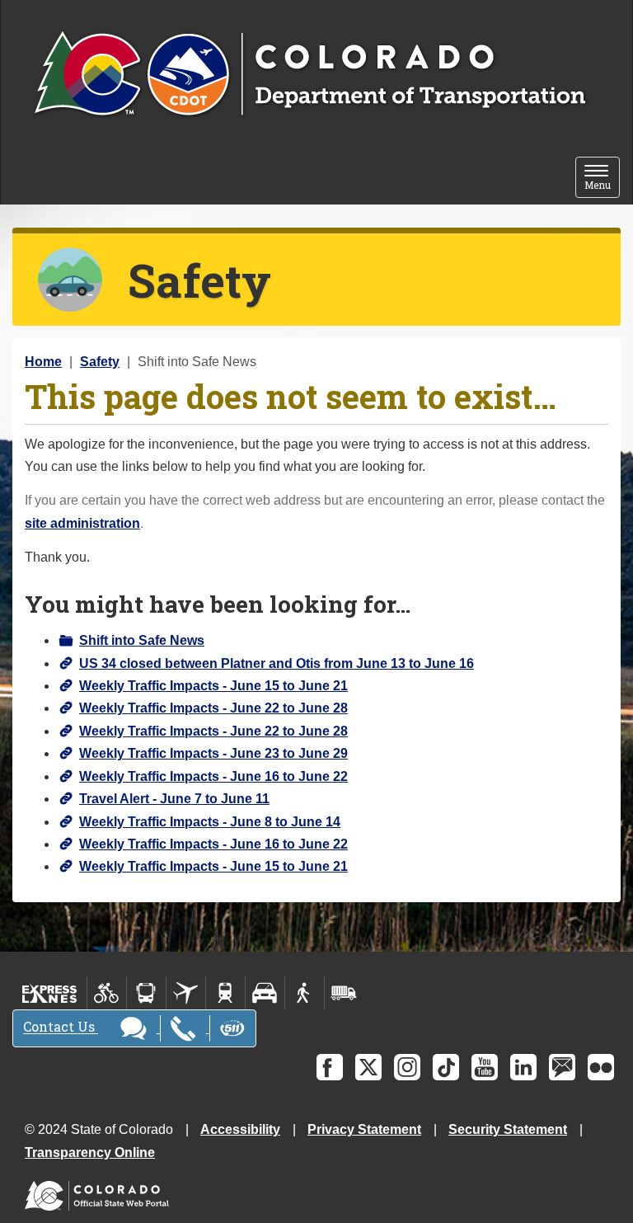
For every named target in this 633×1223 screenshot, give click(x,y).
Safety (100, 362)
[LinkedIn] (523, 1067)
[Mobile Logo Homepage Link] (309, 75)
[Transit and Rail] (146, 992)
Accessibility (240, 1129)
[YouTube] (484, 1067)
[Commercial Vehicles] (343, 992)
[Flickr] (601, 1067)
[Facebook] (329, 1067)
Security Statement (507, 1129)
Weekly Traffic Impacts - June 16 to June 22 (213, 776)
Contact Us (60, 1027)
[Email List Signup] (562, 1067)
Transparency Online (90, 1152)
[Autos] (265, 992)
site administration (82, 523)
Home (43, 362)
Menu (602, 178)
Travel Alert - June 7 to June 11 (174, 799)
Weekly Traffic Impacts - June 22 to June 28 (213, 708)
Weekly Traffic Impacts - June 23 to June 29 (213, 753)
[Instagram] (407, 1067)
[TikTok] (446, 1067)
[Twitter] (368, 1067)
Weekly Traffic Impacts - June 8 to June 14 (209, 822)
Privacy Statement (364, 1129)
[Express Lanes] (49, 992)
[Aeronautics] (186, 992)
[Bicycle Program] (107, 992)
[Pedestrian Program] (304, 992)
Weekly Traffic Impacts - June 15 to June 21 (213, 686)
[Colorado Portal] (100, 1191)
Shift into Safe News (141, 640)
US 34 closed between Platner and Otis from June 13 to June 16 (276, 663)
